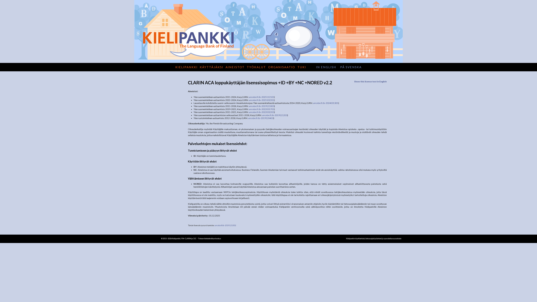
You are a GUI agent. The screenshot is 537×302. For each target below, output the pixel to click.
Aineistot (235, 67)
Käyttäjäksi (211, 67)
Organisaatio (281, 67)
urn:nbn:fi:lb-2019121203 (274, 115)
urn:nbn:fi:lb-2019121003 (261, 106)
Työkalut (256, 67)
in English (326, 67)
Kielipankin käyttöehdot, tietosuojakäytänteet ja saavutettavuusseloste (373, 238)
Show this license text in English (370, 81)
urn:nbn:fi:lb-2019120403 (260, 118)
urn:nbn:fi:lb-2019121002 (225, 225)
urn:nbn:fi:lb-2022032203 (261, 112)
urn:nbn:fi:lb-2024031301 (325, 103)
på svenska (351, 67)
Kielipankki (186, 67)
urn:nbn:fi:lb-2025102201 (261, 100)
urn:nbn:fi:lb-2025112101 (261, 97)
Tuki (301, 67)
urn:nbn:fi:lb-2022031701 (261, 109)
